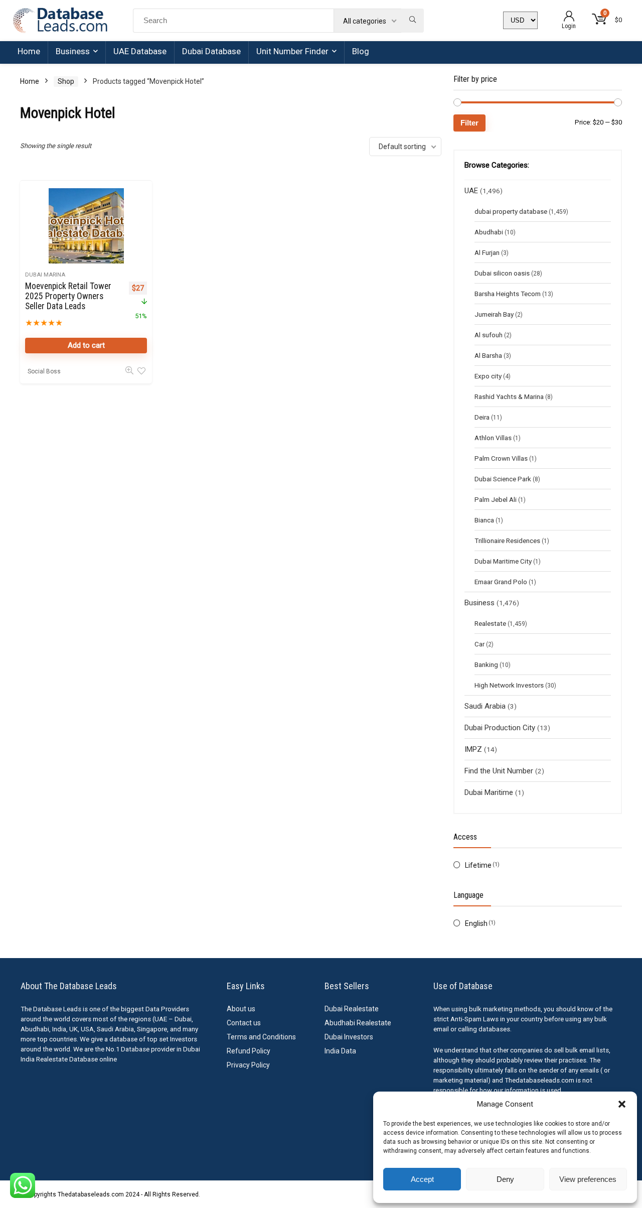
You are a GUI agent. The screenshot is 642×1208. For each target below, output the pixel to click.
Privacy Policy (248, 1065)
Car (479, 644)
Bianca (484, 520)
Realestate (490, 623)
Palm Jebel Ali (495, 499)
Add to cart (86, 345)
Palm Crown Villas (501, 458)
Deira (482, 417)
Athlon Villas (493, 438)
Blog (360, 51)
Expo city (488, 376)
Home (29, 51)
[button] (622, 1104)
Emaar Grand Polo (500, 582)
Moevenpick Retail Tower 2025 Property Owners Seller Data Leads (68, 296)
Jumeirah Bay (494, 314)
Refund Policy (248, 1051)
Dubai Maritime (488, 792)
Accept (422, 1179)
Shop (66, 81)
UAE (471, 190)
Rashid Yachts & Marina (509, 396)
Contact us (244, 1023)
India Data (340, 1051)
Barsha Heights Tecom (507, 294)
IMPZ (473, 749)
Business (73, 51)
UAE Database (140, 51)
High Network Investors (509, 685)
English (476, 923)
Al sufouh (488, 335)
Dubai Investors (349, 1037)
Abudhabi (488, 232)
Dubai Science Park (502, 479)
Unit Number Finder (292, 51)
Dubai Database (211, 51)
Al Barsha (488, 355)
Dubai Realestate (352, 1009)
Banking (486, 664)
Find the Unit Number (498, 770)
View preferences (587, 1179)
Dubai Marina (45, 275)
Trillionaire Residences (507, 540)
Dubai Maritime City (503, 561)
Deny (505, 1179)
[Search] (412, 21)
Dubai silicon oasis (502, 273)
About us (241, 1009)
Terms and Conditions (261, 1037)
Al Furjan (487, 252)
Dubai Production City (499, 727)
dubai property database (510, 211)
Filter (469, 122)
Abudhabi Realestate (358, 1023)
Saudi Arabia (485, 706)
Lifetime (478, 865)
